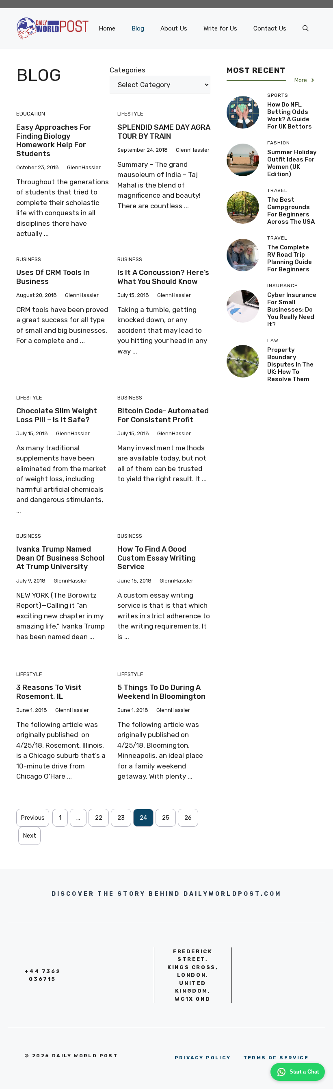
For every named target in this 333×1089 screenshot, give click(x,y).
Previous (33, 817)
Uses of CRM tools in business (53, 277)
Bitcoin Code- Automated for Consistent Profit (163, 415)
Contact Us (269, 28)
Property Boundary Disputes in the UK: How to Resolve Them (290, 364)
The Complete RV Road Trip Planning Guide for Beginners (289, 258)
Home (107, 28)
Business (28, 259)
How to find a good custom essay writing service (156, 558)
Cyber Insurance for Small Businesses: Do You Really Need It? (291, 309)
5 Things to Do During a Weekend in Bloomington (161, 692)
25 (165, 817)
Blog (138, 28)
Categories (127, 70)
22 (98, 817)
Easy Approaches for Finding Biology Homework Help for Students (53, 140)
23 (121, 817)
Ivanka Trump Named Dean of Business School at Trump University (60, 558)
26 (188, 817)
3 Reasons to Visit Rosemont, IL (49, 692)
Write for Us (220, 28)
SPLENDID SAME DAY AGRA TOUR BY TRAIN (163, 132)
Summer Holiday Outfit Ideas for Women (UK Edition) (292, 163)
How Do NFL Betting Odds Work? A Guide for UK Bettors (289, 115)
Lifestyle (130, 114)
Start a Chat (304, 1072)
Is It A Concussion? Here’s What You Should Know (163, 277)
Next (29, 835)
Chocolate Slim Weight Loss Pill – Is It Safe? (56, 415)
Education (30, 114)
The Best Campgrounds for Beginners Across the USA (291, 210)
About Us (173, 28)
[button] (305, 28)
